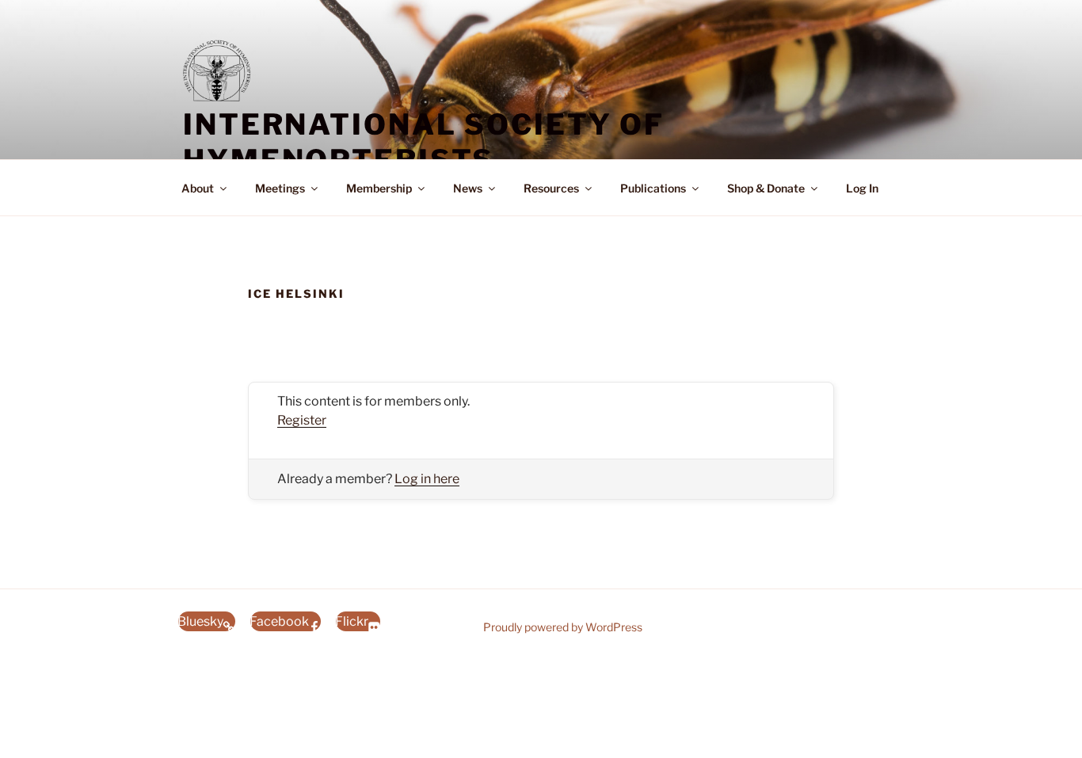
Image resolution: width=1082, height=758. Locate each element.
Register (301, 420)
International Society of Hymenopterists (424, 142)
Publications (653, 188)
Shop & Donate (766, 188)
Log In (862, 188)
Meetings (280, 188)
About (197, 188)
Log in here (426, 478)
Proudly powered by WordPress (562, 627)
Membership (379, 188)
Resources (551, 188)
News (467, 188)
